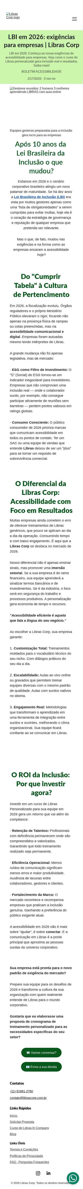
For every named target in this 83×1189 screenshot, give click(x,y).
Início (14, 1115)
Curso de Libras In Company (29, 1128)
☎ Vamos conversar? (41, 1052)
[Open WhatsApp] (73, 1178)
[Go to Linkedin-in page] (48, 1173)
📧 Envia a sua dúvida (41, 1066)
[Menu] (74, 19)
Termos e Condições (24, 1149)
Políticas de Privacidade (26, 1156)
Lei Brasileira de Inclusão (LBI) (39, 197)
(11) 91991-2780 (21, 1091)
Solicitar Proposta (22, 1121)
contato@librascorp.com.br (28, 1098)
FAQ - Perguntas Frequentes (29, 1162)
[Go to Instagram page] (38, 1173)
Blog (13, 1134)
